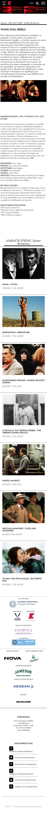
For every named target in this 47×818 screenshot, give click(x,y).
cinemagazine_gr (26, 787)
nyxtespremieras (25, 758)
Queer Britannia (32, 23)
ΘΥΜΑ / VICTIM (9, 284)
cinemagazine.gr (26, 764)
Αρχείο (3, 23)
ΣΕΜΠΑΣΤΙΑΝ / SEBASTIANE (16, 332)
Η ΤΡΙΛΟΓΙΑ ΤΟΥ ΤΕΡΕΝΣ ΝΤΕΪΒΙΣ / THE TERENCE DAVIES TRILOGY (21, 432)
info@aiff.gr (26, 730)
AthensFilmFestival (20, 751)
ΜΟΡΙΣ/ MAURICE (11, 481)
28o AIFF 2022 (15, 23)
